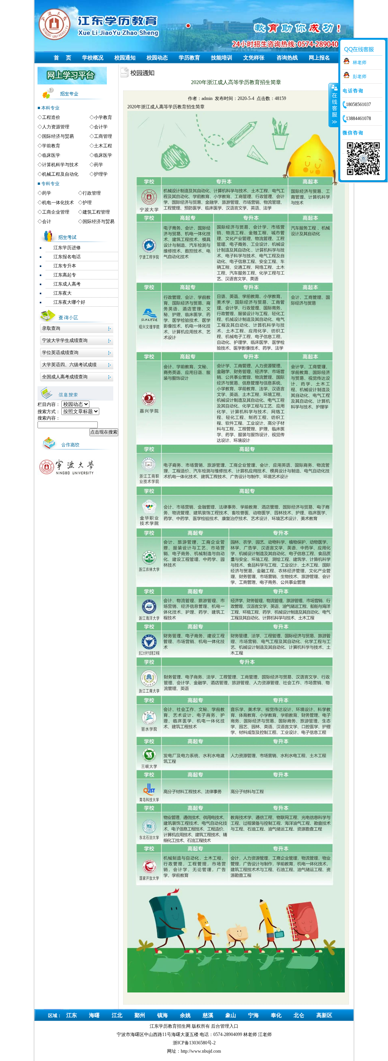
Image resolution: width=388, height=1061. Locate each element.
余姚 (185, 1015)
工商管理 (103, 136)
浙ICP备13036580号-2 (194, 1042)
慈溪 (208, 1015)
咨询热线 (287, 58)
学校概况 (92, 58)
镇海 (162, 1015)
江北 (117, 1015)
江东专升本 (64, 265)
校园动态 (157, 58)
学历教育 (189, 58)
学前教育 (51, 145)
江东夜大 (62, 293)
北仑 (299, 1015)
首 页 (62, 58)
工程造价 (51, 117)
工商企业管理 (55, 212)
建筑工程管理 (96, 212)
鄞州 (140, 1015)
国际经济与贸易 (58, 136)
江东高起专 (64, 275)
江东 (71, 1015)
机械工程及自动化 (60, 174)
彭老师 (359, 76)
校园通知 (125, 58)
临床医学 (51, 155)
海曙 (94, 1015)
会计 (46, 221)
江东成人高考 (67, 284)
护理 (87, 202)
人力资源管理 (55, 127)
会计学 (101, 127)
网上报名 (319, 58)
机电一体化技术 (58, 202)
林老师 (359, 62)
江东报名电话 (67, 256)
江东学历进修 (67, 247)
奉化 (276, 1015)
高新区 (324, 1015)
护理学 (101, 174)
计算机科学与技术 (60, 164)
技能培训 (221, 58)
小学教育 (103, 117)
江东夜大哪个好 (69, 302)
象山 (230, 1015)
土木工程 (103, 145)
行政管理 (92, 193)
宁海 (253, 1015)
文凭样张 (253, 58)
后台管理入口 (224, 1026)
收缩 (334, 105)
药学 (98, 164)
